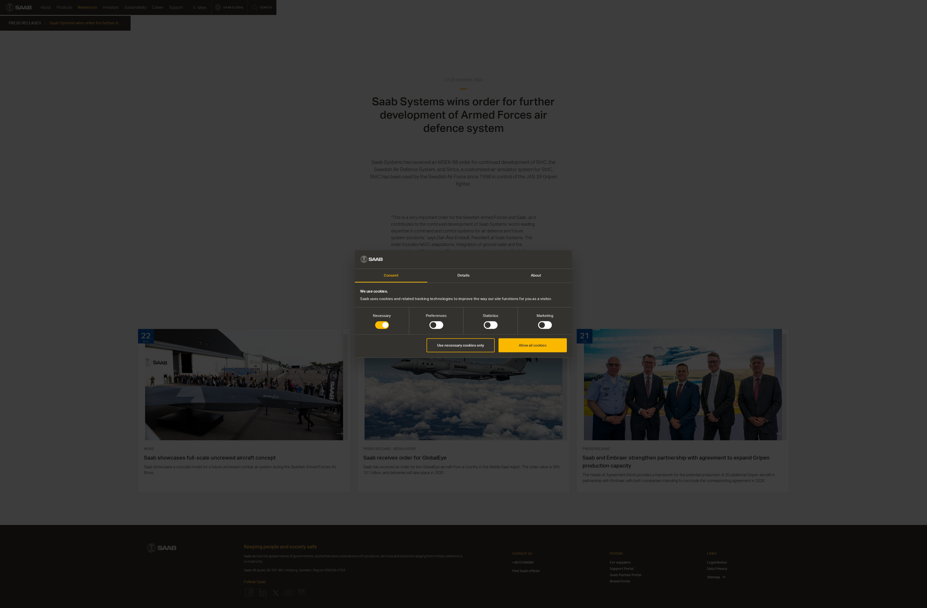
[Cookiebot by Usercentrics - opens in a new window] (546, 259)
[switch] (436, 325)
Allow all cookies (533, 345)
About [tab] (536, 275)
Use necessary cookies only (460, 345)
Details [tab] (463, 275)
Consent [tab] (391, 275)
